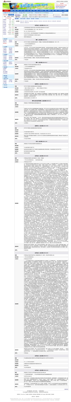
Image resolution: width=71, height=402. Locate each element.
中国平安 (4, 30)
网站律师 (38, 394)
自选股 (65, 10)
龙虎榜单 (10, 41)
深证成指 (20, 12)
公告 (21, 10)
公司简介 (5, 48)
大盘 (25, 10)
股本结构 (10, 48)
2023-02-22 (40, 21)
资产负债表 (5, 71)
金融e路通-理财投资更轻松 (60, 6)
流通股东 (10, 49)
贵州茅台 (4, 32)
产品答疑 (52, 394)
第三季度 (5, 83)
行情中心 (60, 10)
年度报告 (10, 80)
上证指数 (5, 12)
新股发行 (10, 62)
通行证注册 (48, 394)
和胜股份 (17, 15)
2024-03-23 (31, 21)
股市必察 (5, 40)
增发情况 (5, 63)
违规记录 (28, 18)
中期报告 (5, 81)
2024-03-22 (36, 21)
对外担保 (37, 18)
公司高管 (10, 51)
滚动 (18, 10)
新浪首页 (62, 1)
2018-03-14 (22, 22)
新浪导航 (66, 1)
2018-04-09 (54, 21)
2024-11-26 (22, 21)
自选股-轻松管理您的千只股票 (61, 5)
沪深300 (36, 12)
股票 (12, 10)
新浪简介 (18, 394)
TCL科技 (4, 22)
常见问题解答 (25, 392)
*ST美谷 (4, 29)
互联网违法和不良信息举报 (33, 392)
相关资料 (10, 52)
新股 (31, 10)
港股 (53, 10)
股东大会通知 (22, 18)
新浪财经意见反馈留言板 (43, 392)
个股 (28, 10)
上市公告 (5, 65)
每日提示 (10, 40)
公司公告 (5, 80)
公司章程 (5, 52)
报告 (37, 10)
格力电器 (4, 26)
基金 (15, 10)
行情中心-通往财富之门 (60, 7)
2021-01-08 (45, 21)
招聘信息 (34, 394)
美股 (56, 10)
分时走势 (5, 55)
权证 (34, 10)
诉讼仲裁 (32, 18)
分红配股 (5, 62)
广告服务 (27, 394)
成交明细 (10, 57)
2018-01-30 (27, 22)
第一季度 (10, 81)
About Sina (23, 394)
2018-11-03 (50, 21)
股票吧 (49, 10)
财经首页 (58, 1)
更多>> (61, 12)
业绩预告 (5, 68)
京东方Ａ (4, 21)
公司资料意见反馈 (57, 16)
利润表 (4, 69)
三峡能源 (4, 19)
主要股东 (5, 49)
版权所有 (37, 396)
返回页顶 (66, 389)
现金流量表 (5, 73)
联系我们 (30, 394)
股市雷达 (5, 43)
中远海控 (4, 24)
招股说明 (10, 63)
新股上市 (5, 41)
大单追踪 (5, 57)
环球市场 (41, 10)
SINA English (43, 394)
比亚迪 (4, 27)
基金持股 (5, 51)
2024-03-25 (27, 21)
